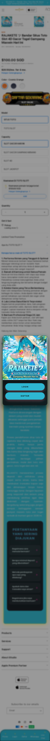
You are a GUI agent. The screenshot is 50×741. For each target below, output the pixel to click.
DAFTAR (25, 396)
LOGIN (25, 387)
